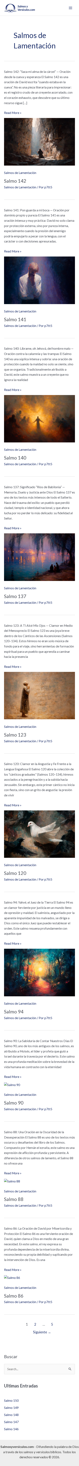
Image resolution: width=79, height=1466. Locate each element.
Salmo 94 (13, 1011)
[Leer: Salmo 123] (39, 695)
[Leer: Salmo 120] (39, 833)
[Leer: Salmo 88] (12, 1181)
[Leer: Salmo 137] (39, 557)
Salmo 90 (13, 1103)
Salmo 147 (11, 1422)
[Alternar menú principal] (70, 7)
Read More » (12, 113)
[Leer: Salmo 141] (39, 280)
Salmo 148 (11, 1415)
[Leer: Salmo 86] (12, 1277)
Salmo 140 (15, 458)
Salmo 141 (15, 319)
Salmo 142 (15, 181)
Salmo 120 (15, 873)
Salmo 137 (15, 596)
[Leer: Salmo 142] (39, 141)
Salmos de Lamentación (20, 173)
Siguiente (42, 1332)
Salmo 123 (15, 735)
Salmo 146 (11, 1429)
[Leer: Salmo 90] (12, 1084)
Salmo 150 (11, 1400)
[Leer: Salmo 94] (39, 972)
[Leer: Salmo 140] (39, 418)
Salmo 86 (13, 1296)
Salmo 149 (11, 1407)
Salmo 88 (13, 1199)
